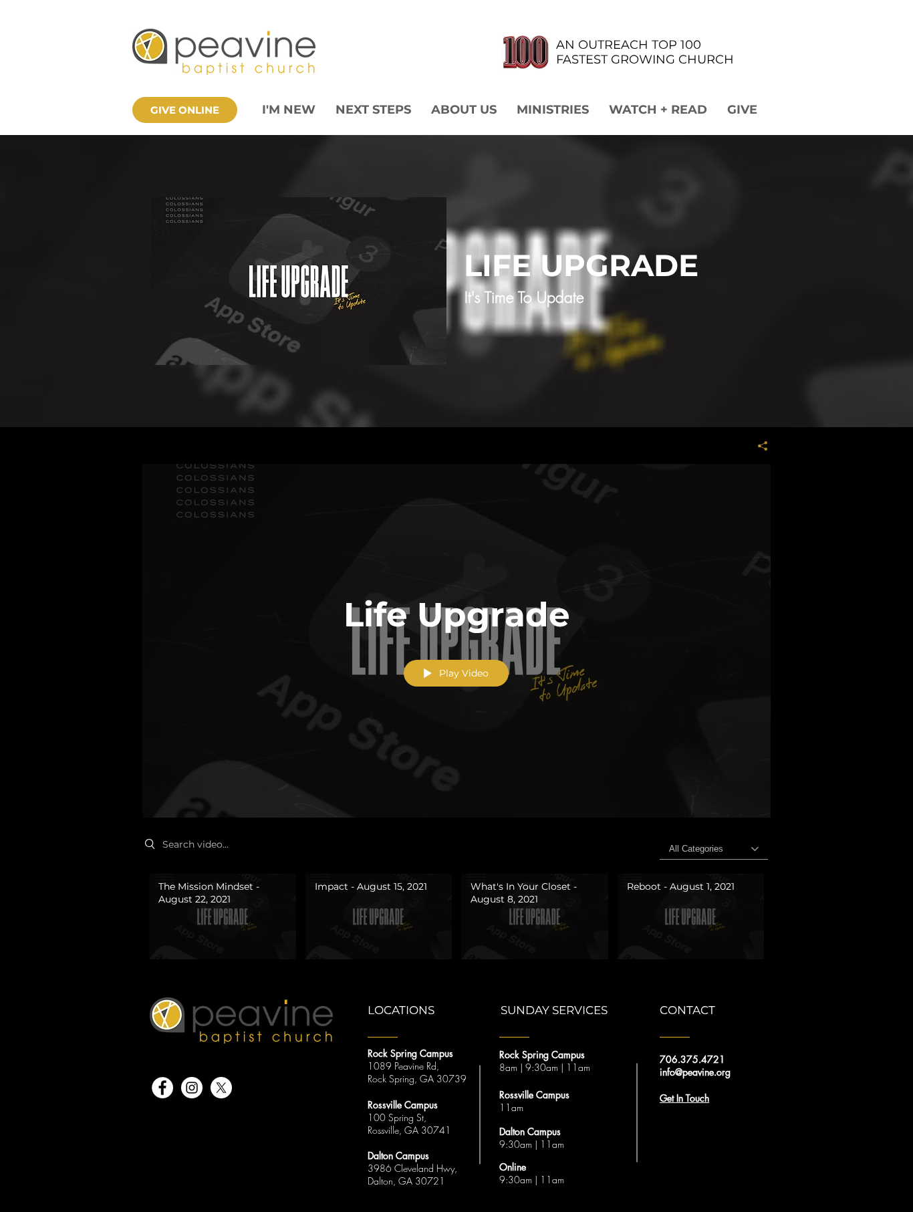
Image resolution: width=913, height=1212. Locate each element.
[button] (464, 110)
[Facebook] (162, 1087)
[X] (221, 1087)
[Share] (758, 446)
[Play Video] (222, 916)
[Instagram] (192, 1087)
